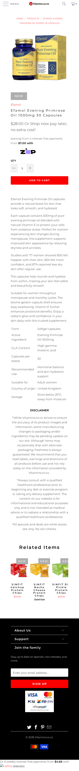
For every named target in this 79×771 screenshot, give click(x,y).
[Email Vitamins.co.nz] (49, 727)
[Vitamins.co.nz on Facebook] (36, 727)
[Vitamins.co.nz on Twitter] (29, 727)
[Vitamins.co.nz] (39, 4)
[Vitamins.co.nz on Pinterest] (43, 727)
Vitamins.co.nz (44, 737)
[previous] (14, 583)
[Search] (65, 4)
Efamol (16, 104)
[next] (64, 583)
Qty (13, 160)
